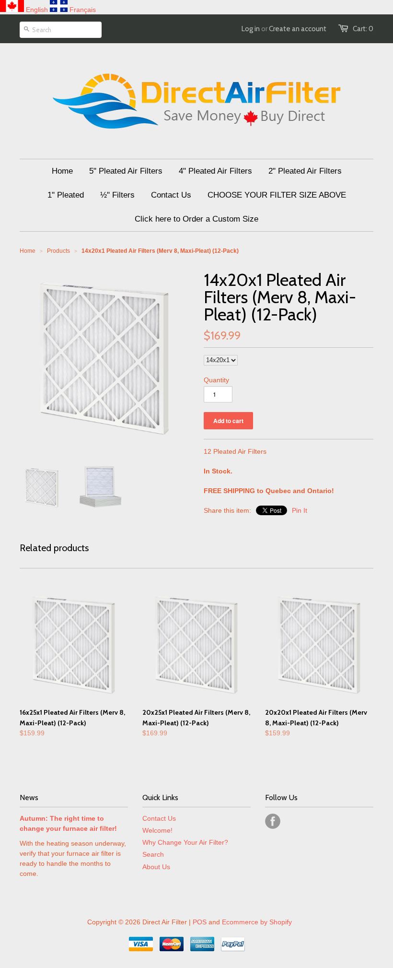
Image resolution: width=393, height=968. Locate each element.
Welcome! (157, 830)
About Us (156, 867)
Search (153, 854)
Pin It (299, 510)
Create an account (297, 28)
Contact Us (159, 818)
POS (200, 922)
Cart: (363, 28)
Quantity (216, 380)
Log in (251, 28)
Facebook (272, 821)
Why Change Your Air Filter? (185, 842)
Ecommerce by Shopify (257, 922)
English (37, 9)
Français (82, 9)
